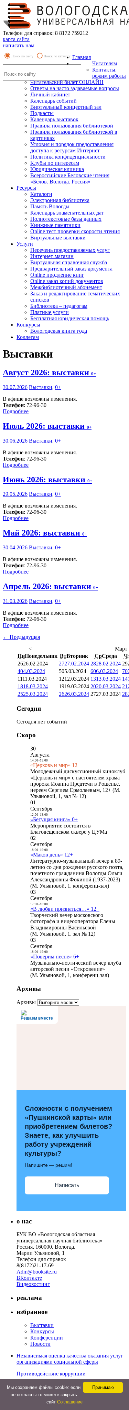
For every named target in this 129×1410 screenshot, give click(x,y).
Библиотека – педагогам (58, 306)
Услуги (25, 244)
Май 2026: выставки (45, 532)
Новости (40, 1344)
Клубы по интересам (54, 163)
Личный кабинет (50, 94)
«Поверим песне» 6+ (54, 956)
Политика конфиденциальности (68, 157)
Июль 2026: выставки (47, 426)
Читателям (104, 63)
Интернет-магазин (52, 256)
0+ (58, 387)
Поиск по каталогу (57, 56)
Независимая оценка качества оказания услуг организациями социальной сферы (70, 1359)
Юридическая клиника (57, 169)
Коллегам (28, 337)
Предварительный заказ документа (71, 269)
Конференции (46, 1338)
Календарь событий (53, 101)
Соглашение (70, 1401)
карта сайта (16, 39)
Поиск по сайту (22, 56)
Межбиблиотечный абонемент (66, 287)
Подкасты (42, 113)
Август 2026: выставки (49, 372)
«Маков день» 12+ (51, 855)
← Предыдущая (21, 637)
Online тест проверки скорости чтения (75, 231)
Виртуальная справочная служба (68, 262)
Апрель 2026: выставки (50, 586)
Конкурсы (28, 325)
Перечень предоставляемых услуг (70, 250)
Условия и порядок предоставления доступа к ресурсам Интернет (72, 147)
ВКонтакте (29, 1278)
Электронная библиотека (59, 200)
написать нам (18, 45)
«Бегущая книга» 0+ (54, 819)
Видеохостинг (33, 1284)
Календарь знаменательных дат (67, 213)
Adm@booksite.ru (37, 1272)
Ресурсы (26, 188)
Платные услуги (49, 312)
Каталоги (41, 194)
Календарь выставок (54, 119)
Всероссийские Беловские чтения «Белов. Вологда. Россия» (69, 178)
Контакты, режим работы (109, 73)
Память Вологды (49, 206)
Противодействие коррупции (51, 1373)
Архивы (26, 1002)
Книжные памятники (55, 225)
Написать (67, 1185)
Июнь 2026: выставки (47, 479)
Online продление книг (57, 275)
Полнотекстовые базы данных (65, 219)
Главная (81, 57)
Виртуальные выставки (58, 237)
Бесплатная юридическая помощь (69, 318)
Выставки (40, 387)
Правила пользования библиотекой (71, 126)
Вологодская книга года (58, 331)
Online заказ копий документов (66, 281)
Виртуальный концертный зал (65, 107)
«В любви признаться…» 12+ (64, 909)
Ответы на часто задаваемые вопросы (74, 88)
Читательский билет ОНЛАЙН (67, 82)
